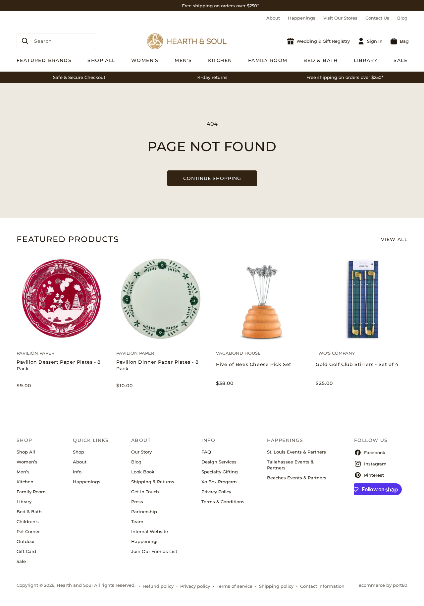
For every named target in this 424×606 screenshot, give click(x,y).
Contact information (322, 586)
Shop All (26, 451)
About (273, 18)
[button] (400, 41)
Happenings (301, 18)
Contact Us (377, 18)
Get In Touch (145, 491)
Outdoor (26, 541)
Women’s (27, 461)
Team (137, 521)
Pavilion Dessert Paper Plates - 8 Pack (59, 365)
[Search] (25, 40)
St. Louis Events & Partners (296, 451)
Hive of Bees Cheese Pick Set (254, 364)
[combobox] (56, 41)
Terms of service (234, 586)
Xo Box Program (219, 481)
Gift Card (26, 551)
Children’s (28, 521)
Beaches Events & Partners (296, 477)
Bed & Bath (29, 511)
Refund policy (158, 586)
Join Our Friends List (154, 551)
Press (137, 501)
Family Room (31, 491)
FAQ (206, 451)
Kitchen (25, 481)
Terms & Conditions (222, 501)
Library (24, 501)
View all (394, 239)
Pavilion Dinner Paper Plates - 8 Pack (157, 365)
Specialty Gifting (219, 471)
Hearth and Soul (75, 585)
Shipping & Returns (152, 481)
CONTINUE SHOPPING (212, 178)
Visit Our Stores (340, 18)
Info (77, 471)
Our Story (141, 451)
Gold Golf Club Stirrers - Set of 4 (357, 364)
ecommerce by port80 (383, 585)
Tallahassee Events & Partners (290, 464)
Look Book (142, 471)
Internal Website (149, 531)
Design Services (219, 461)
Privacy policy (195, 586)
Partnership (144, 511)
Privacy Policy (216, 491)
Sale (21, 561)
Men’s (23, 471)
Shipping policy (276, 586)
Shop (78, 451)
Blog (402, 18)
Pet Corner (28, 531)
